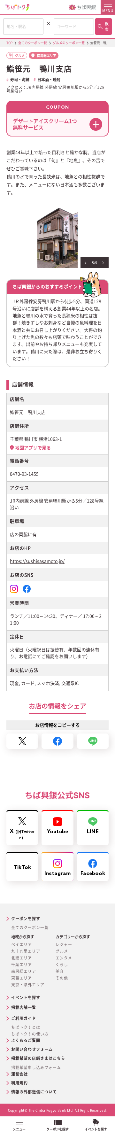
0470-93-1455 (24, 474)
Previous (85, 263)
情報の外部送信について (34, 1092)
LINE (92, 832)
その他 (62, 978)
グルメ (62, 951)
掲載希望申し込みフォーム (36, 1067)
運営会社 (19, 1074)
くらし (62, 964)
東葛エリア (21, 978)
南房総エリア (23, 971)
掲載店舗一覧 (23, 1007)
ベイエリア (21, 944)
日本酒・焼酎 (48, 79)
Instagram (57, 874)
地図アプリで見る (33, 448)
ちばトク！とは (25, 1027)
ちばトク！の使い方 (30, 1034)
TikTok (22, 868)
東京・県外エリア (27, 985)
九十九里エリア (25, 951)
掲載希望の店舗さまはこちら (38, 1058)
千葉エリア (21, 964)
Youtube (57, 832)
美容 (60, 971)
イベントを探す (25, 997)
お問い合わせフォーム (32, 1049)
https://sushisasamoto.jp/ (37, 561)
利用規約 (19, 1083)
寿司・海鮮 (19, 79)
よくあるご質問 (25, 1040)
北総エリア (21, 958)
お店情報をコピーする (57, 725)
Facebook (92, 874)
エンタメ (64, 958)
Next (103, 263)
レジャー (64, 944)
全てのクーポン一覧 (30, 927)
